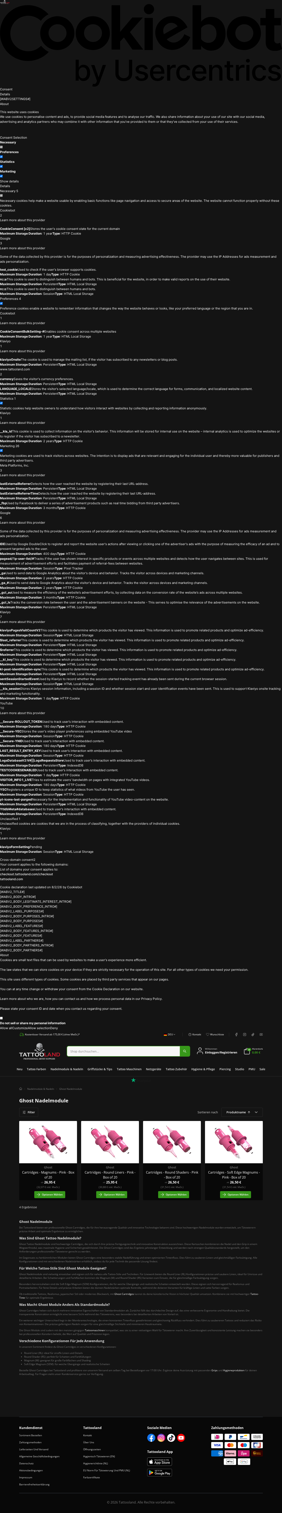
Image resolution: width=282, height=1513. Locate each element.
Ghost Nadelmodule (70, 1089)
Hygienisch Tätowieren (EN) (99, 1456)
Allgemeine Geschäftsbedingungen (39, 1456)
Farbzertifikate (91, 1477)
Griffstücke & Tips (100, 1069)
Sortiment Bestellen (30, 1435)
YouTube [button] (6, 705)
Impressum (25, 1477)
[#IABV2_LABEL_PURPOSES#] (22, 911)
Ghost (48, 1167)
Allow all (6, 1028)
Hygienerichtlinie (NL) (95, 1463)
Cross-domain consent (18, 860)
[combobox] (168, 1036)
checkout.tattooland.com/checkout (26, 874)
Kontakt (87, 1435)
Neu (20, 1069)
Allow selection (39, 1028)
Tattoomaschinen (95, 1330)
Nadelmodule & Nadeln (67, 1069)
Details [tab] (5, 94)
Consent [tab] (6, 89)
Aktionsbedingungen (31, 1470)
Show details (9, 181)
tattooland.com (11, 879)
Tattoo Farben (36, 1069)
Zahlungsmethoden (30, 1442)
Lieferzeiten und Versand (33, 1449)
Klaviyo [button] (5, 343)
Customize (20, 1028)
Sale (262, 1069)
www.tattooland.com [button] (15, 371)
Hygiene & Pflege (203, 1069)
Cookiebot (74, 887)
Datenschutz (26, 1463)
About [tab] (4, 104)
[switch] (1, 156)
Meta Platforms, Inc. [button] (14, 467)
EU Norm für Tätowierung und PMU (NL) (106, 1470)
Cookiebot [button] (7, 212)
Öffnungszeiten (92, 1449)
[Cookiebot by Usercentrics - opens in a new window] (141, 45)
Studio (239, 1069)
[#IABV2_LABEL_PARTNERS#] (21, 941)
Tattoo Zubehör (176, 1069)
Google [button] (5, 240)
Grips (214, 1370)
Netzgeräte (153, 1069)
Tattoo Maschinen (129, 1069)
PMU (252, 1069)
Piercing (225, 1069)
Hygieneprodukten (233, 1370)
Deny (54, 1028)
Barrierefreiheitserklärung (34, 1484)
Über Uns (88, 1442)
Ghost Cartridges (124, 1294)
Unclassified (10, 819)
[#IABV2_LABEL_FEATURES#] (21, 926)
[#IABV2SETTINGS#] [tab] (15, 99)
